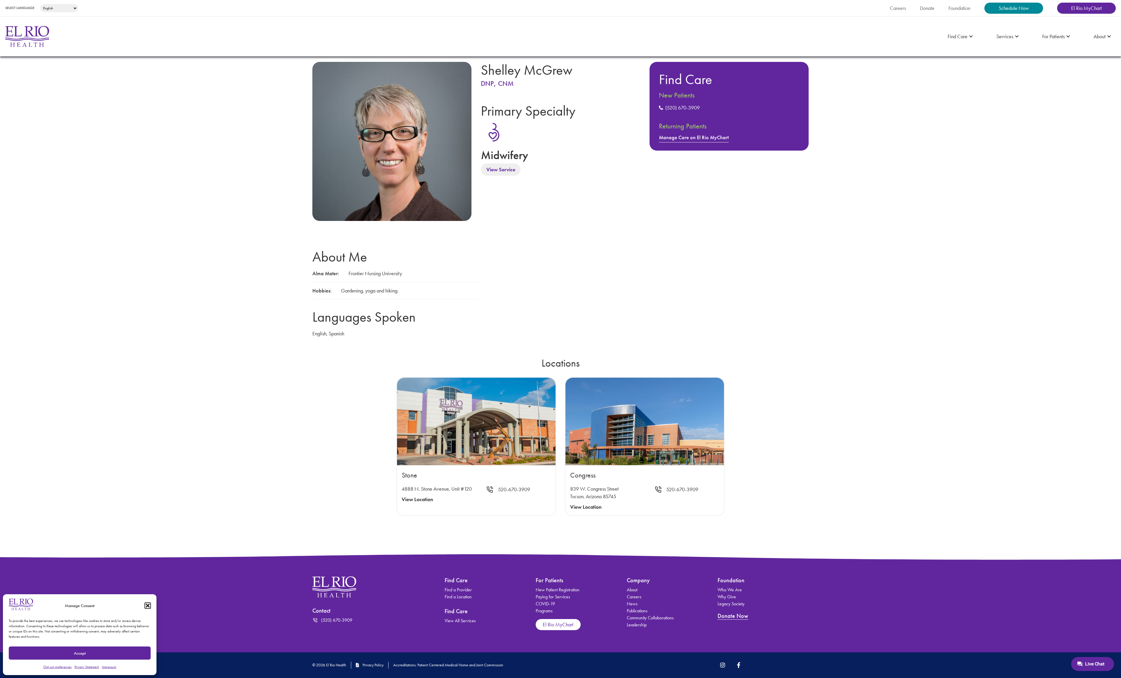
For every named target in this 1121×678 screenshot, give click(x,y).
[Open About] (1109, 37)
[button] (148, 606)
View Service (500, 169)
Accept (80, 653)
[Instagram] (722, 664)
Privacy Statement (86, 667)
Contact (321, 610)
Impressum (109, 667)
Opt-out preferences (57, 667)
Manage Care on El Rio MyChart (694, 137)
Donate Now (733, 615)
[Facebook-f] (738, 664)
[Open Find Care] (971, 37)
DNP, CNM (497, 83)
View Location (417, 499)
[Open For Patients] (1068, 37)
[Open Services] (1017, 37)
